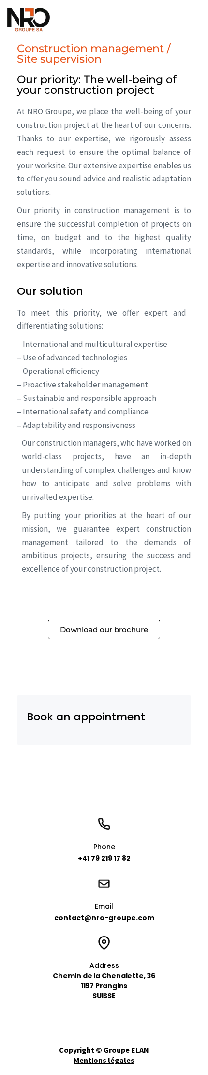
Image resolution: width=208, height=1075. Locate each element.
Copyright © (81, 1050)
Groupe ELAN (126, 1050)
